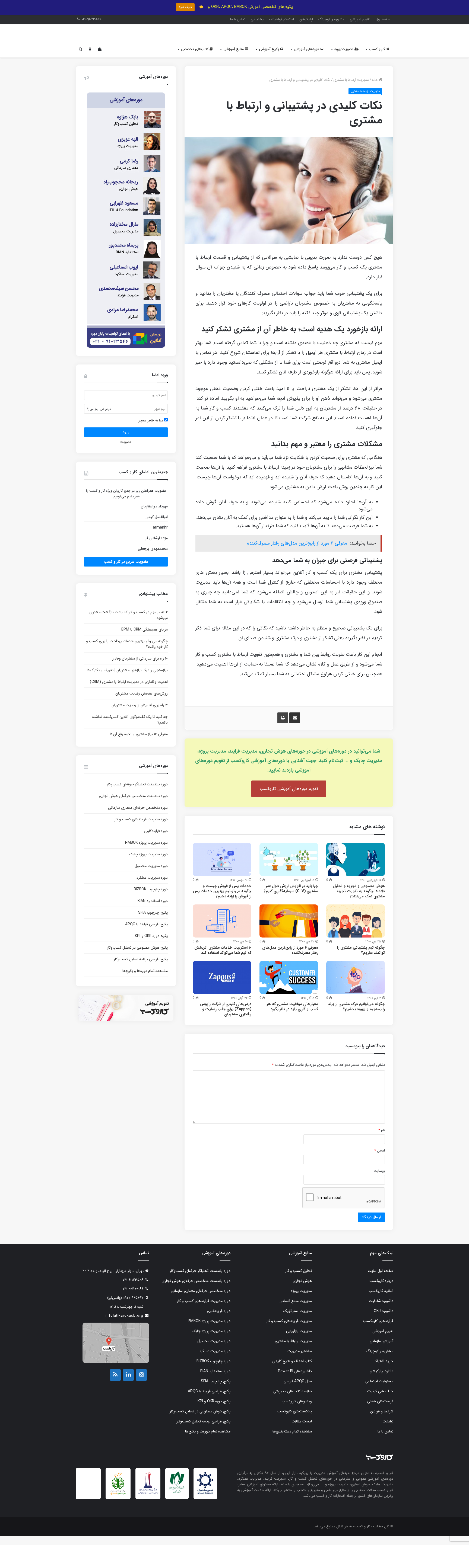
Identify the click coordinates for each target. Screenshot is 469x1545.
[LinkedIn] (128, 1384)
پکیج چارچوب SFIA (153, 921)
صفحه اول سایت (380, 1279)
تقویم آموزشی (360, 19)
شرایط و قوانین (381, 1420)
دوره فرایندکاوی (156, 840)
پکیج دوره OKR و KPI (151, 945)
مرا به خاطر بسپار (151, 429)
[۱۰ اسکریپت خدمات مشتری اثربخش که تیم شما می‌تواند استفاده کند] (222, 929)
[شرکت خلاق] (118, 1504)
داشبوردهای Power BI (295, 1380)
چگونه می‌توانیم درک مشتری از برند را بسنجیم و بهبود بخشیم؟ (356, 1015)
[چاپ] (282, 726)
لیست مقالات (301, 1430)
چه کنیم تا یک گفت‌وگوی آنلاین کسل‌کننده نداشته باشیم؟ (130, 728)
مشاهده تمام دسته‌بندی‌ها (292, 1440)
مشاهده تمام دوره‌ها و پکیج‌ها (145, 980)
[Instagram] (141, 1384)
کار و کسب (377, 58)
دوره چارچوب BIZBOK (151, 898)
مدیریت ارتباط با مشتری (351, 88)
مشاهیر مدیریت (299, 1360)
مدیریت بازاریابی (299, 1340)
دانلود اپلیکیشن (381, 1380)
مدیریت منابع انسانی (296, 1310)
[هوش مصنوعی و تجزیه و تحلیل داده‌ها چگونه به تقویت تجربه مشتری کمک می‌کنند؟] (355, 868)
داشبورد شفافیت (381, 1310)
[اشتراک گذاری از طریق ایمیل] (294, 726)
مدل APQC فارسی (298, 1390)
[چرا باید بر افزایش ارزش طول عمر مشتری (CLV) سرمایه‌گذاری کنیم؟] (288, 868)
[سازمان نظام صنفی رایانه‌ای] (177, 1501)
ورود (125, 441)
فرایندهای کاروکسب (378, 1330)
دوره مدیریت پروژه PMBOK (146, 851)
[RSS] (115, 1384)
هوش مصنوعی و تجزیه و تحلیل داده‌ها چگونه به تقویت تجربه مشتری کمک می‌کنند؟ (359, 900)
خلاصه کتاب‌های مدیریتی (292, 1400)
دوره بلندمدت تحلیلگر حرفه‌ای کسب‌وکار (137, 793)
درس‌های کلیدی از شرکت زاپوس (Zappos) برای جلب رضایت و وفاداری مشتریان (225, 1018)
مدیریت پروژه (301, 1300)
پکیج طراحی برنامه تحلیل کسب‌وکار (141, 968)
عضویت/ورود (344, 58)
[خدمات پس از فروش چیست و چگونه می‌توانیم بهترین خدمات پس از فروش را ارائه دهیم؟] (222, 868)
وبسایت (379, 1179)
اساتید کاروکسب (381, 1300)
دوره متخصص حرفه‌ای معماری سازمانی (138, 816)
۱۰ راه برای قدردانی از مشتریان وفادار (140, 667)
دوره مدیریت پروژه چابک (148, 863)
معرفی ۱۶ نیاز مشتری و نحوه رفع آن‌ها (139, 743)
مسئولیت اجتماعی (379, 1390)
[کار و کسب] (359, 37)
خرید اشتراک (383, 1370)
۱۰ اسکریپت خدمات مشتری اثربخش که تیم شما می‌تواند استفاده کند (222, 958)
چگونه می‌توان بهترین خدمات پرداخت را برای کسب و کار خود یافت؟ (127, 652)
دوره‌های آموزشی (307, 58)
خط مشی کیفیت (380, 1400)
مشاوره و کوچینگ (331, 19)
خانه (375, 88)
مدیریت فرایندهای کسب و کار (289, 1330)
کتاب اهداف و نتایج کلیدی (292, 1370)
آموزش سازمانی (381, 1350)
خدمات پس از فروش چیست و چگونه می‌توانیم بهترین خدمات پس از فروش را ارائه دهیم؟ (222, 900)
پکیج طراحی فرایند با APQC (146, 933)
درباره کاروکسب (381, 1290)
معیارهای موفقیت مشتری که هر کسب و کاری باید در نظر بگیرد (292, 1015)
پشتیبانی (257, 19)
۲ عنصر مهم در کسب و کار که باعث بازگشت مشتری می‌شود (128, 623)
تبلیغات (387, 1430)
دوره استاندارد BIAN (153, 910)
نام (381, 1139)
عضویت (125, 450)
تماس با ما (237, 19)
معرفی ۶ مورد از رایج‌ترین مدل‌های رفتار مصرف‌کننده (297, 552)
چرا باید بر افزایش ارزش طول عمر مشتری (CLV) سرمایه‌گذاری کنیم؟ (291, 897)
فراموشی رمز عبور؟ (99, 417)
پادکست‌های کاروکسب (294, 1420)
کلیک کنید (185, 6)
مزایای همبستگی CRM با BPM (144, 638)
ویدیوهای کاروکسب (297, 1410)
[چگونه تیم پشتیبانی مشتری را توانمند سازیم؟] (355, 929)
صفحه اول (383, 19)
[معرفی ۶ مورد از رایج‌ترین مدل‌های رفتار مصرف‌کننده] (288, 929)
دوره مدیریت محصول (151, 875)
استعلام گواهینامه (281, 19)
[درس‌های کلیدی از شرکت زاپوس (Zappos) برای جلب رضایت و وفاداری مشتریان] (222, 986)
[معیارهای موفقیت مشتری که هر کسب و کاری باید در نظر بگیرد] (288, 986)
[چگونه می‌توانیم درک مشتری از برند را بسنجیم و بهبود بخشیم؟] (355, 986)
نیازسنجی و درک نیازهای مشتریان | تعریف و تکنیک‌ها (127, 679)
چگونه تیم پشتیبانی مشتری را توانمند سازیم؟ (361, 958)
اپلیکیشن (306, 19)
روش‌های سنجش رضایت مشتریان (141, 702)
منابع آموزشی (234, 58)
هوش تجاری (302, 1290)
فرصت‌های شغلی (380, 1410)
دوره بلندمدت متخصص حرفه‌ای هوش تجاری (133, 805)
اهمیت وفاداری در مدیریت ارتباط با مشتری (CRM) (129, 690)
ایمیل (379, 1159)
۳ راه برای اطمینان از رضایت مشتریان (140, 714)
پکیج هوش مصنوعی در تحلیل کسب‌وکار (137, 956)
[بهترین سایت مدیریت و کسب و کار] (148, 1502)
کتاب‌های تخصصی (195, 58)
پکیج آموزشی (269, 58)
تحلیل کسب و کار (298, 1279)
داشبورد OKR (383, 1320)
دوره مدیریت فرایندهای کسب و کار (141, 828)
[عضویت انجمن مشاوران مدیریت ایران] (205, 1502)
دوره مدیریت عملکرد (152, 886)
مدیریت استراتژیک (297, 1320)
